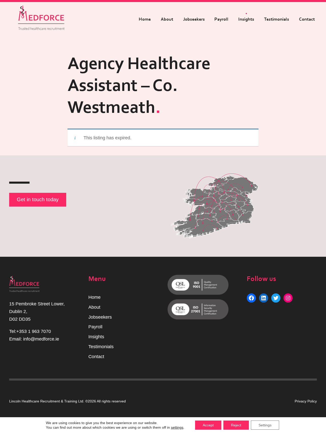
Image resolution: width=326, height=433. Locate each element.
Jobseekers (194, 19)
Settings (265, 425)
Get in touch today (38, 199)
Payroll (221, 19)
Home (145, 19)
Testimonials (276, 19)
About (167, 19)
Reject (236, 425)
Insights (246, 19)
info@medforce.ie (41, 339)
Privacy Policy (306, 401)
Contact (307, 19)
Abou (93, 307)
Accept (208, 425)
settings (177, 427)
